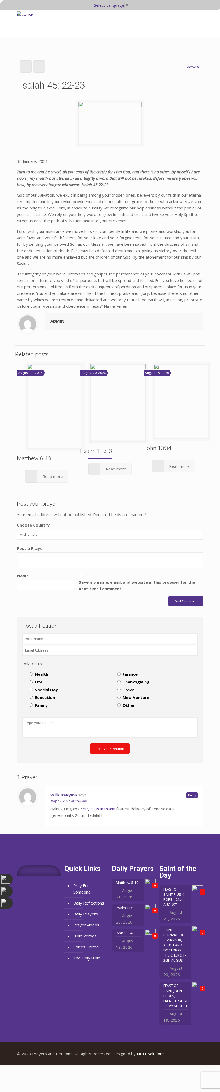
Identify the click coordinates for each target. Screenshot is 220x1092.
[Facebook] (180, 1053)
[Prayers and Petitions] (27, 21)
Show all (193, 66)
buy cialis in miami (99, 808)
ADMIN (57, 321)
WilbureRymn (63, 794)
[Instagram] (195, 1053)
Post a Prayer (30, 548)
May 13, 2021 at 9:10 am (68, 801)
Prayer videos (86, 925)
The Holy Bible (86, 958)
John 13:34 (157, 448)
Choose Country (33, 525)
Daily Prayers (85, 914)
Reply (192, 795)
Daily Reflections (88, 903)
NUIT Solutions (150, 1053)
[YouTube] (187, 1053)
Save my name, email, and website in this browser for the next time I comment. (137, 585)
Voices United (86, 947)
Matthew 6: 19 (34, 458)
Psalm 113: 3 (96, 451)
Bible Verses (85, 936)
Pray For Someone (82, 889)
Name (23, 575)
